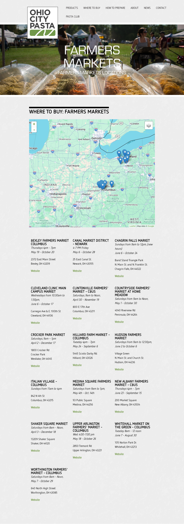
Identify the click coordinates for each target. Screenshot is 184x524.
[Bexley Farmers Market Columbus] (102, 186)
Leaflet (132, 225)
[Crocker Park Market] (119, 153)
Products (72, 8)
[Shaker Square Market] (125, 153)
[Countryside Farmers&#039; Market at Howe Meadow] (125, 159)
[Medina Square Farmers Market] (120, 160)
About (135, 8)
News (147, 8)
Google (151, 225)
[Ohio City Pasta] (42, 36)
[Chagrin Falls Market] (128, 154)
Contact (161, 8)
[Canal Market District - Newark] (111, 184)
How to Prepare (115, 8)
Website (35, 271)
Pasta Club (73, 16)
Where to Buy (91, 8)
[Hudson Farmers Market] (127, 158)
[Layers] (149, 125)
